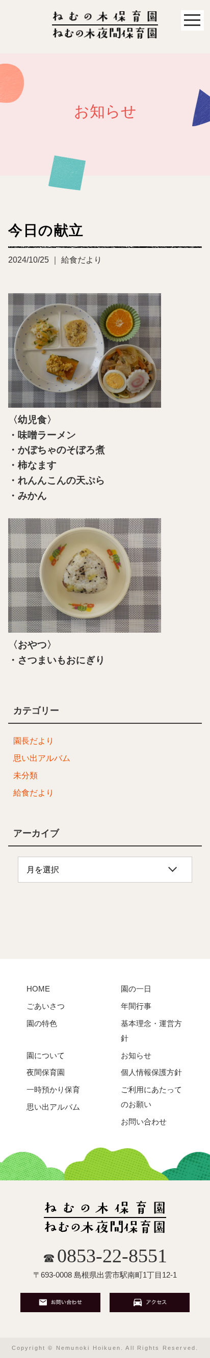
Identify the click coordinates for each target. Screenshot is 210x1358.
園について (46, 1055)
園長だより (33, 741)
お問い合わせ (144, 1121)
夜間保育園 (46, 1072)
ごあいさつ (46, 1006)
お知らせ (136, 1055)
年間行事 (136, 1006)
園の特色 (42, 1023)
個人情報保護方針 (151, 1072)
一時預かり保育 (53, 1089)
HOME (38, 988)
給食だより (33, 792)
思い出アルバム (41, 758)
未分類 (25, 775)
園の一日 (136, 988)
